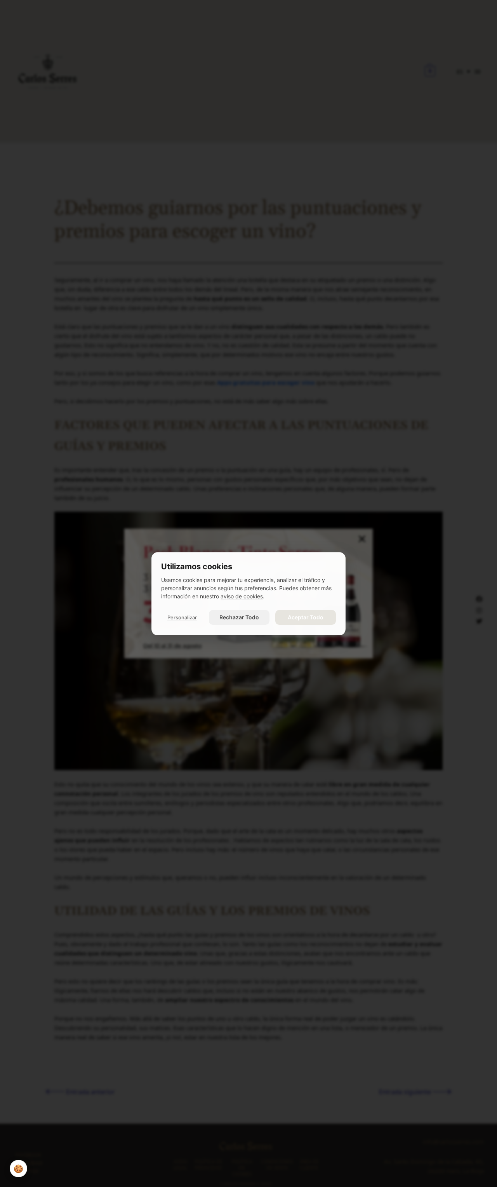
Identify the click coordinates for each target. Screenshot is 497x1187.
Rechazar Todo (239, 617)
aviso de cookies (242, 596)
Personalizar (182, 617)
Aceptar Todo (305, 617)
